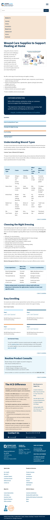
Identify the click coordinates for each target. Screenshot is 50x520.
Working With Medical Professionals (34, 497)
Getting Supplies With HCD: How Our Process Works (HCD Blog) (38, 409)
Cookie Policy (18, 516)
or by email (12, 437)
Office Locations (7, 501)
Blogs (27, 499)
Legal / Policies (24, 516)
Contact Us (6, 482)
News (27, 501)
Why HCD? (6, 474)
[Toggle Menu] (47, 4)
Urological (28, 474)
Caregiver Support (8, 476)
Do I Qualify (6, 472)
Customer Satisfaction (31, 493)
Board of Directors (8, 499)
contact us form (15, 344)
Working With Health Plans (32, 495)
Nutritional (7, 37)
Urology (7, 24)
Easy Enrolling (7, 132)
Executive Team (7, 497)
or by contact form (31, 437)
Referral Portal (7, 480)
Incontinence (8, 26)
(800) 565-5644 (40, 456)
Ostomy (7, 34)
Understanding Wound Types (11, 122)
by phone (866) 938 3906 (33, 433)
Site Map (31, 516)
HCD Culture (6, 495)
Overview (7, 21)
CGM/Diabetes (29, 482)
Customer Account (8, 478)
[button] (49, 511)
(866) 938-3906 (12, 348)
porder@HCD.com (39, 461)
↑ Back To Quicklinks (41, 219)
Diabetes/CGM (8, 31)
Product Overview (30, 472)
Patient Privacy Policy (9, 516)
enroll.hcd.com (38, 449)
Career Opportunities (8, 493)
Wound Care (29, 478)
